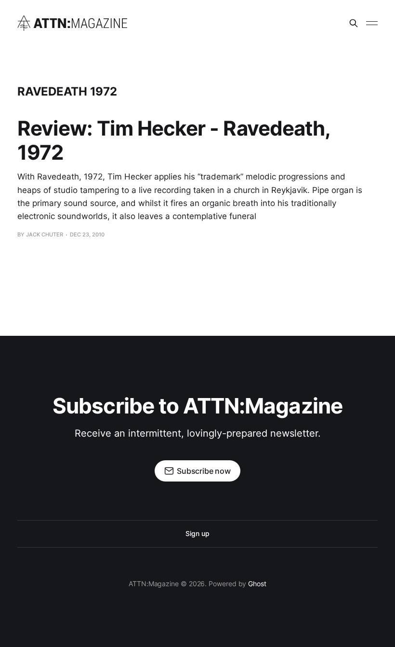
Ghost (257, 583)
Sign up (197, 533)
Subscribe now (204, 471)
